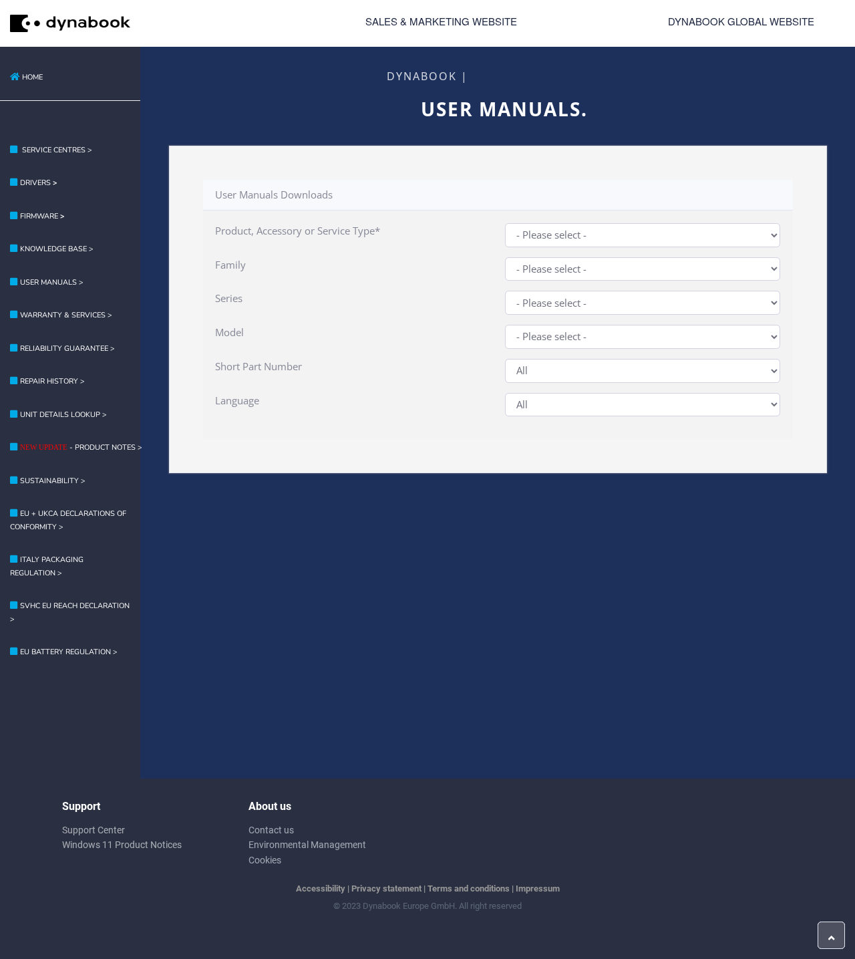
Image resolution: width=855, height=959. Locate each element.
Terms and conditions (469, 888)
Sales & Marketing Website (441, 21)
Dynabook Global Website (741, 21)
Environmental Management (307, 844)
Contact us (271, 830)
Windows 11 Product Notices (122, 844)
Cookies (264, 860)
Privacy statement (386, 888)
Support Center (93, 830)
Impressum (538, 888)
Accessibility (320, 888)
